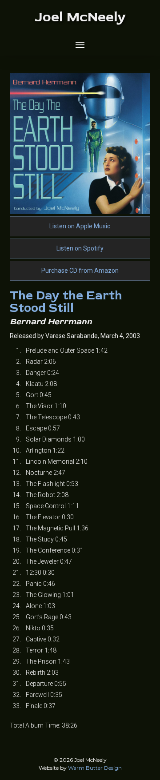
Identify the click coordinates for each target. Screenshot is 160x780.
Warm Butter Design (95, 767)
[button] (80, 45)
